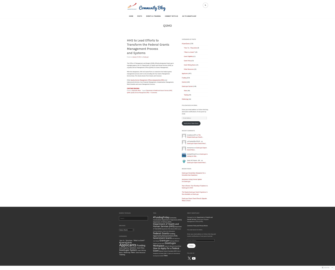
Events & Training (153, 16)
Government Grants (162, 238)
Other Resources (189, 69)
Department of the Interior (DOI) (169, 229)
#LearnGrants (186, 43)
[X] (189, 258)
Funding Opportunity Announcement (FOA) (165, 234)
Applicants (134, 90)
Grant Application (176, 238)
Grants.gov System (187, 86)
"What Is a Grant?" (189, 52)
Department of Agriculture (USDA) (172, 220)
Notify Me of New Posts (191, 123)
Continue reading (133, 88)
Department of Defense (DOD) (162, 222)
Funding (184, 78)
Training (186, 95)
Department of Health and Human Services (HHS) (159, 90)
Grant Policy (187, 60)
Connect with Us (171, 16)
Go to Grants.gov (189, 16)
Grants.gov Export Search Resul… (196, 143)
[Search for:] (133, 218)
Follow (191, 246)
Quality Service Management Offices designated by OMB (147, 80)
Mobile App (185, 99)
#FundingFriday (161, 217)
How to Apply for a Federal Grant (166, 249)
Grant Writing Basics (190, 65)
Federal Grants (161, 233)
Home (131, 16)
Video (166, 255)
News (139, 90)
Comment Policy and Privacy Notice (197, 225)
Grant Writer (178, 246)
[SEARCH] (205, 5)
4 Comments (153, 92)
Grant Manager (156, 241)
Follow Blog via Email (189, 105)
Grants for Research (169, 246)
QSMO (128, 92)
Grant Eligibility (188, 56)
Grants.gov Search (160, 243)
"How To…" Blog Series (190, 48)
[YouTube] (194, 258)
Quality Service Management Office (140, 92)
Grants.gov (146, 57)
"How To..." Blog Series (125, 240)
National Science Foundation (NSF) (168, 251)
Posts (139, 16)
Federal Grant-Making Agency (169, 231)
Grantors (184, 82)
